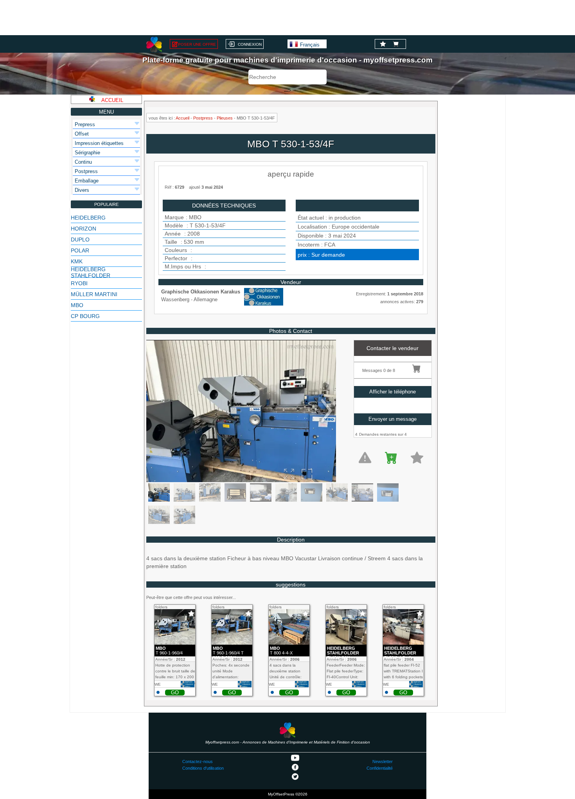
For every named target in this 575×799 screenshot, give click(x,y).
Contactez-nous (197, 761)
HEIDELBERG (88, 217)
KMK (77, 261)
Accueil (182, 118)
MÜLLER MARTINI (94, 294)
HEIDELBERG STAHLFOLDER (90, 272)
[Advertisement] (287, 17)
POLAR (80, 250)
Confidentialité (380, 768)
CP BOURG (85, 316)
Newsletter (382, 761)
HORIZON (83, 228)
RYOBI (79, 283)
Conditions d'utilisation (203, 768)
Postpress (203, 118)
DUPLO (80, 239)
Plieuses (225, 118)
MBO (77, 305)
